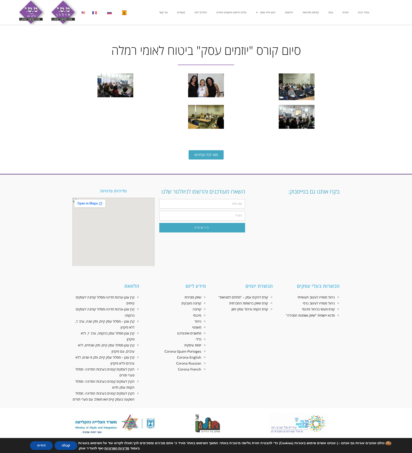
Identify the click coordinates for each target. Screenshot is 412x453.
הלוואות (289, 12)
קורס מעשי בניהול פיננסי (318, 309)
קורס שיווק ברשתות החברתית (248, 303)
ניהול (198, 321)
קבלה (66, 445)
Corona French (189, 369)
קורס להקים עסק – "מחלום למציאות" (243, 297)
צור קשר (163, 12)
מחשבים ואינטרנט (189, 333)
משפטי (196, 327)
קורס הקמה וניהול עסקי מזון (250, 309)
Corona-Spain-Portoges (183, 351)
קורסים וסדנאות (311, 12)
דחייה (41, 445)
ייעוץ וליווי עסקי (267, 12)
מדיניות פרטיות (113, 191)
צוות (330, 12)
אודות (345, 12)
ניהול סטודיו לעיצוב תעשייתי (316, 297)
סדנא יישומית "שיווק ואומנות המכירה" (310, 315)
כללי (198, 339)
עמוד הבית (363, 12)
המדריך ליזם (201, 12)
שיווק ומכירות (193, 297)
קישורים (181, 12)
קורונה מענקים (191, 303)
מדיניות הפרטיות (116, 448)
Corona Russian (188, 363)
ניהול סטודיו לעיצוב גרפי (319, 303)
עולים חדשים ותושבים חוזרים (231, 12)
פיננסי (197, 315)
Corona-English (189, 357)
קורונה (197, 309)
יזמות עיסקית (192, 345)
